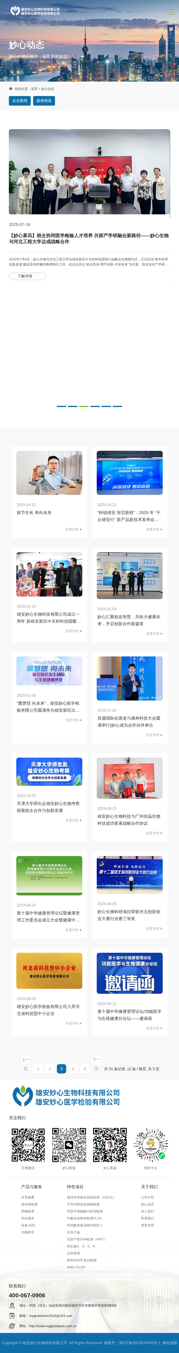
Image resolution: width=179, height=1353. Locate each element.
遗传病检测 (29, 1204)
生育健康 (27, 1197)
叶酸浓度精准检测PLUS (84, 1218)
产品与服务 (31, 1186)
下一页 (96, 1060)
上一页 (25, 1060)
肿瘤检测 (27, 1211)
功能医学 (27, 1232)
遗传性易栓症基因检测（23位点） (91, 1197)
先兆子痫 (73, 1232)
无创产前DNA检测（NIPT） (87, 1239)
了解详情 (24, 281)
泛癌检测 (73, 1253)
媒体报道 (44, 101)
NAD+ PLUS (76, 1267)
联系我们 (147, 1218)
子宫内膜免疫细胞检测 (83, 1204)
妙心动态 (147, 1204)
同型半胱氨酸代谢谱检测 (85, 1211)
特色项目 (75, 1186)
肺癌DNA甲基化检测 (81, 1260)
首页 (34, 89)
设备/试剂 (28, 1225)
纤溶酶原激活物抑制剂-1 (85, 1225)
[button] (61, 406)
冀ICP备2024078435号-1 (140, 1343)
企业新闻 (19, 101)
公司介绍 (147, 1197)
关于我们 (149, 1186)
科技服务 (27, 1218)
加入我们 (147, 1211)
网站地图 (169, 1343)
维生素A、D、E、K (81, 1246)
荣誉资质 (147, 1225)
